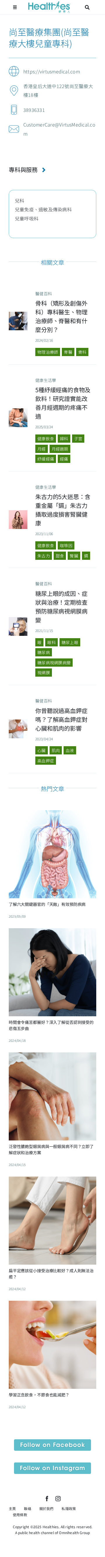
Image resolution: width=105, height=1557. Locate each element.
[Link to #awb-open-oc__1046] (87, 7)
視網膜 (43, 672)
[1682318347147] (18, 721)
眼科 (51, 642)
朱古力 (43, 556)
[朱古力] (18, 512)
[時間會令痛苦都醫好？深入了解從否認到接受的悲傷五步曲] (52, 932)
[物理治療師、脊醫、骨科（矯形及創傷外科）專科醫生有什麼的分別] (18, 314)
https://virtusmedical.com (51, 71)
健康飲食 (45, 439)
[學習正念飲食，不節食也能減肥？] (52, 1305)
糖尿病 (43, 652)
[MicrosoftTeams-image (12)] (52, 1441)
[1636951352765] (18, 619)
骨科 (82, 352)
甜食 (60, 556)
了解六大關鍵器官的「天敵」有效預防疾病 (47, 904)
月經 (41, 449)
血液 (70, 750)
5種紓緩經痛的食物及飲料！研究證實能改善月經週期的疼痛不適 (62, 402)
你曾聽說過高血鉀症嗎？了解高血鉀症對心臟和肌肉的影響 (61, 719)
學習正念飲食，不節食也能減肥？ (39, 1395)
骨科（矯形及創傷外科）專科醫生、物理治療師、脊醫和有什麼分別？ (61, 316)
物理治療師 (47, 352)
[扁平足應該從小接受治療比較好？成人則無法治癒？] (52, 1180)
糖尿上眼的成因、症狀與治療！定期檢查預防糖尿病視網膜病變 (61, 606)
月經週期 (60, 449)
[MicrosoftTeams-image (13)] (52, 1464)
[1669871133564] (18, 410)
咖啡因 (66, 545)
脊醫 (68, 352)
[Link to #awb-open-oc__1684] (15, 7)
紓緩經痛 (45, 459)
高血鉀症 (45, 761)
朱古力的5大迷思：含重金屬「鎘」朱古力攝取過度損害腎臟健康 (62, 509)
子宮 (78, 439)
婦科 (64, 439)
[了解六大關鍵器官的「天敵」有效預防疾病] (52, 814)
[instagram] (58, 1498)
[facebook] (47, 1498)
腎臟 (74, 556)
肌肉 (56, 750)
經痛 (64, 459)
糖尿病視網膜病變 (54, 662)
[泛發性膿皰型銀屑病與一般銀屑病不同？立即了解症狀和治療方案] (52, 1056)
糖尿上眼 (70, 642)
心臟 (41, 750)
